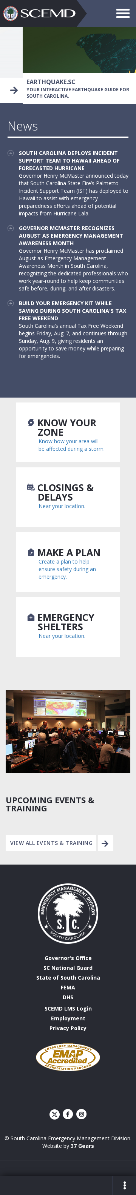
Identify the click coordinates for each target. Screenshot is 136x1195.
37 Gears (82, 1145)
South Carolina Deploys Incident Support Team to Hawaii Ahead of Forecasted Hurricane (69, 160)
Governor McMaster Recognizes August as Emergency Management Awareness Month (71, 235)
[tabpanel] (68, 65)
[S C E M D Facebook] (68, 1114)
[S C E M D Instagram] (81, 1114)
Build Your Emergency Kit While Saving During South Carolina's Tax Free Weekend (72, 311)
